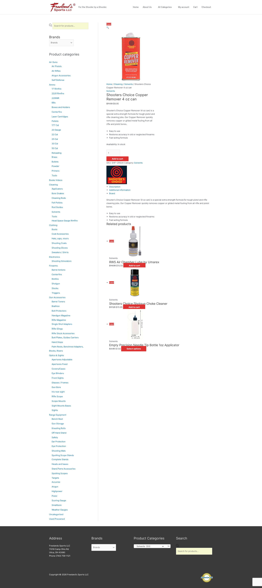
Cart (195, 7)
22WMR (55, 98)
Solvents (56, 212)
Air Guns (53, 62)
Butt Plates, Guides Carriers (65, 337)
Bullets (55, 161)
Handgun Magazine (61, 315)
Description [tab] (114, 186)
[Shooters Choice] (116, 174)
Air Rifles (56, 71)
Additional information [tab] (119, 190)
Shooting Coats (59, 243)
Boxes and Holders (61, 107)
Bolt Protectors (59, 311)
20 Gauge (56, 130)
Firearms (53, 265)
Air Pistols (57, 66)
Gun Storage (58, 423)
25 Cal (55, 139)
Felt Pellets (57, 202)
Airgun (55, 486)
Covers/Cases (58, 368)
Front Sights (58, 378)
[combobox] (152, 546)
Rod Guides (57, 207)
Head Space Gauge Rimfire (65, 220)
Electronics (54, 257)
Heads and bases (60, 464)
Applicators (57, 188)
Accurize (56, 482)
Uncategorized (56, 514)
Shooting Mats (59, 451)
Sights (55, 410)
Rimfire (55, 279)
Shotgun (56, 283)
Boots (54, 229)
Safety (55, 437)
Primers (55, 171)
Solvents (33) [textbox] (149, 546)
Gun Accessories (57, 297)
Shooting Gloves (60, 247)
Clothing (53, 225)
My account (183, 7)
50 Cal (55, 148)
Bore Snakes (58, 193)
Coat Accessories (60, 234)
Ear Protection (59, 441)
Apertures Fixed (59, 364)
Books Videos (55, 180)
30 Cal (55, 143)
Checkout (206, 7)
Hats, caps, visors (60, 238)
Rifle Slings (57, 328)
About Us (147, 7)
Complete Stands (60, 459)
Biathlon (56, 306)
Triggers (56, 293)
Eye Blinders (58, 373)
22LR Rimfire (58, 93)
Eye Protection (59, 446)
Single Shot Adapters (62, 324)
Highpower (57, 491)
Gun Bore (56, 387)
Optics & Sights (56, 355)
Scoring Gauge (59, 500)
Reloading (56, 153)
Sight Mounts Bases (61, 405)
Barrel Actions (58, 270)
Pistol (54, 496)
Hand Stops (57, 342)
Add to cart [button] (134, 265)
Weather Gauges (60, 509)
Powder (55, 166)
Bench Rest (57, 419)
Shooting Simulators (61, 261)
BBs (54, 102)
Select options (134, 348)
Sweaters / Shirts (60, 252)
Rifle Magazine (59, 320)
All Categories (165, 7)
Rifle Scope (57, 396)
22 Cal (55, 134)
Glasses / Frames (60, 382)
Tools (54, 175)
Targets (55, 478)
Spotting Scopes (60, 473)
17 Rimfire (56, 88)
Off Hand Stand (59, 432)
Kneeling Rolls (59, 428)
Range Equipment (57, 415)
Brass (54, 157)
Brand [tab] (112, 193)
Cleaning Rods (59, 198)
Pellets (55, 121)
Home (136, 7)
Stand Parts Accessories (63, 468)
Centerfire (57, 112)
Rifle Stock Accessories (63, 333)
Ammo (52, 84)
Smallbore (57, 505)
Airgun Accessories (61, 75)
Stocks (55, 288)
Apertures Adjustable (62, 359)
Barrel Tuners (58, 301)
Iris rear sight (58, 391)
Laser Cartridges (60, 116)
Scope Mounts (59, 401)
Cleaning (53, 184)
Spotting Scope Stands (63, 455)
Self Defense (58, 80)
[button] (107, 27)
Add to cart (117, 158)
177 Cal (55, 125)
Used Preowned (57, 519)
